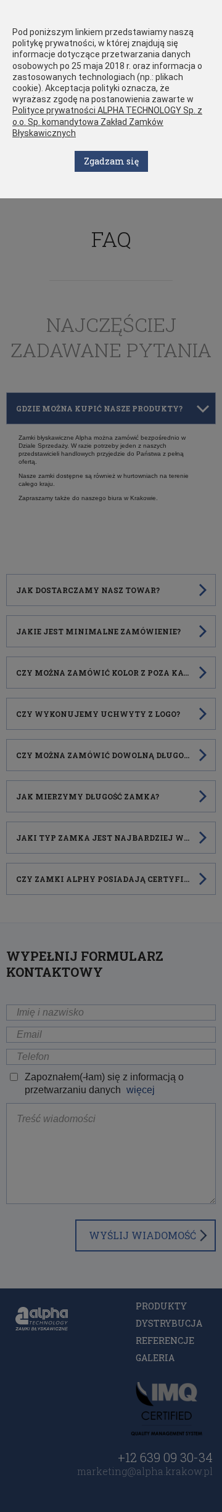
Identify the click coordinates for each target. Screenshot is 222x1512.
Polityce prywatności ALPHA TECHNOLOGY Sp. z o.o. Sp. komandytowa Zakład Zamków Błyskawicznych (107, 121)
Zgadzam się (111, 161)
